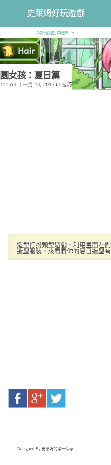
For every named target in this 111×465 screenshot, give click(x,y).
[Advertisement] (55, 326)
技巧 (67, 84)
